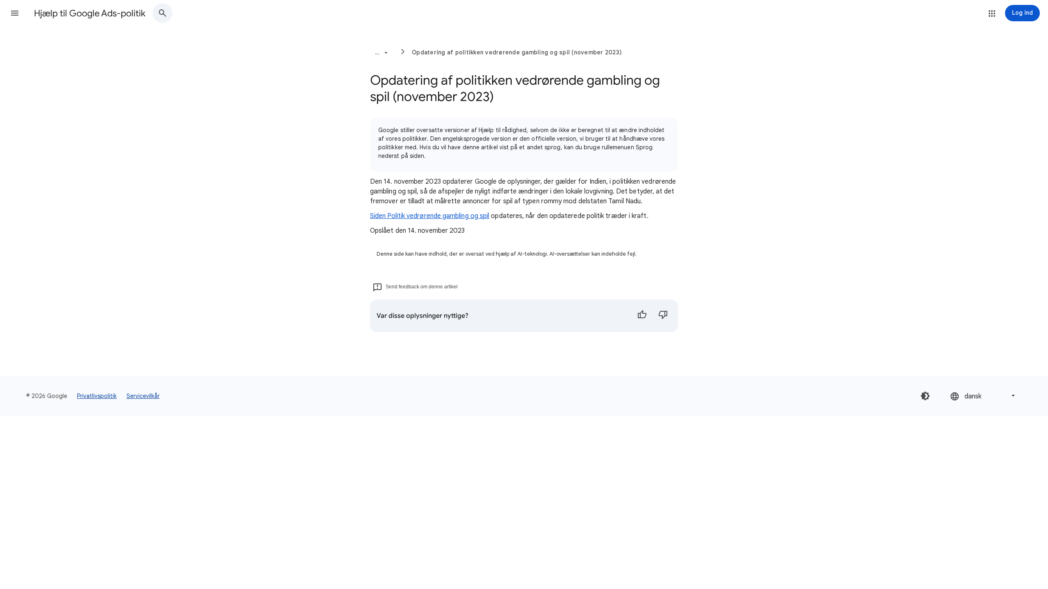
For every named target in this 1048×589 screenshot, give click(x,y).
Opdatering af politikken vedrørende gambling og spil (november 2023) (517, 52)
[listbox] (983, 395)
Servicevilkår (143, 396)
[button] (15, 13)
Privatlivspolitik (97, 396)
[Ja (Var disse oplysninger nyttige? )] (642, 315)
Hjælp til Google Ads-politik (89, 13)
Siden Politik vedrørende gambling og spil (429, 216)
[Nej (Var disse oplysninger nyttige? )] (663, 315)
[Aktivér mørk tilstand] (925, 396)
